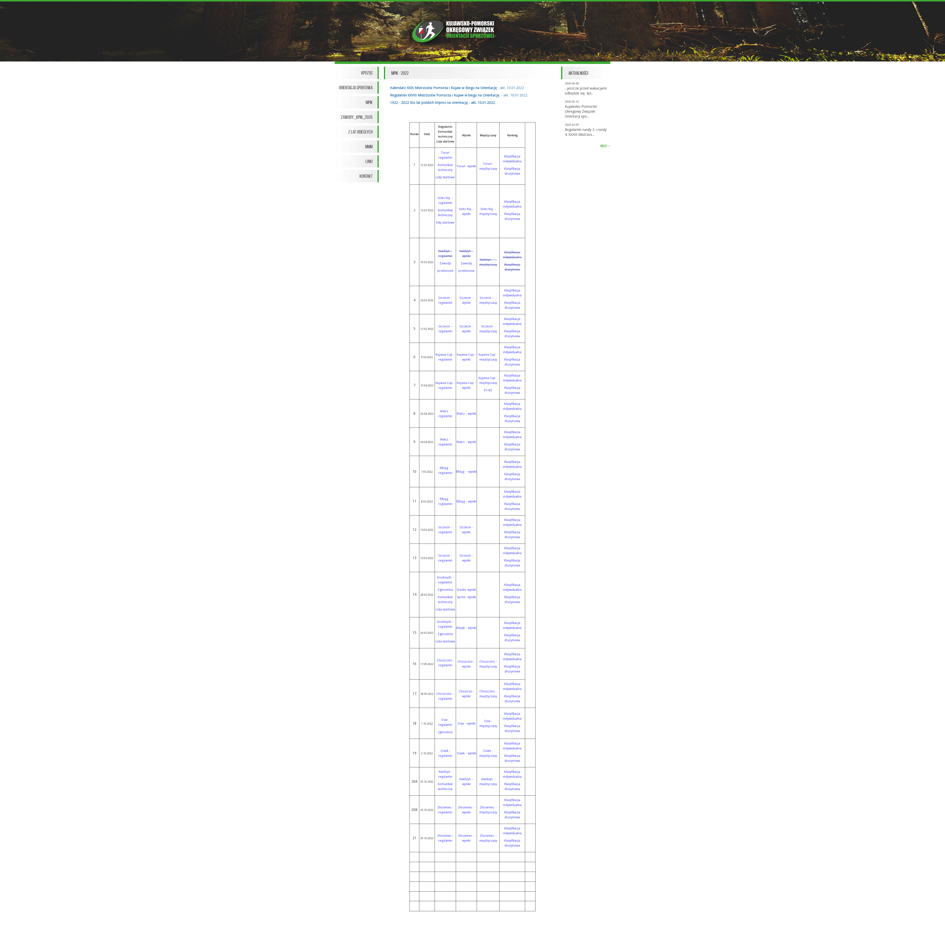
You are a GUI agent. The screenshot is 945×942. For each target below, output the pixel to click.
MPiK (369, 102)
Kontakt (366, 176)
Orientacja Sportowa (356, 87)
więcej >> (605, 146)
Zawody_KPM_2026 (357, 117)
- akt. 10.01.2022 (457, 87)
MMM (369, 146)
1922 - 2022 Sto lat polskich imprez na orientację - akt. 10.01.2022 (442, 102)
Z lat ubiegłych (360, 132)
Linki (369, 161)
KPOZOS (367, 73)
